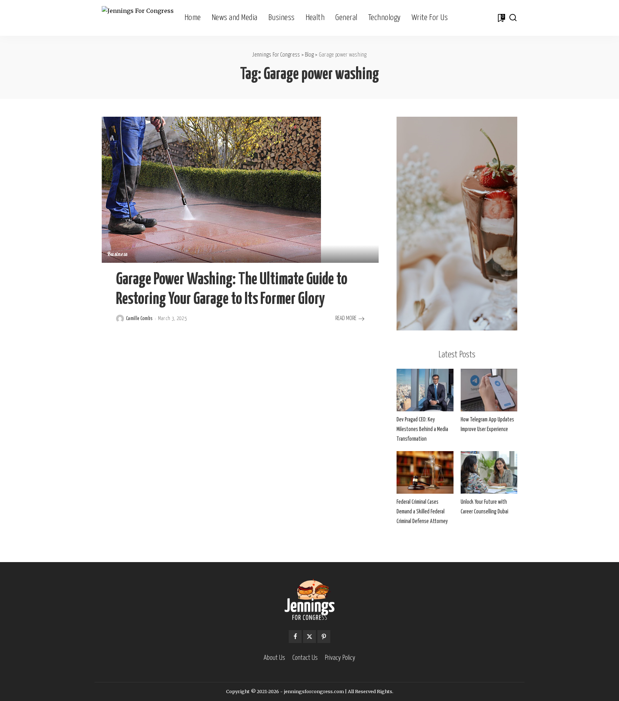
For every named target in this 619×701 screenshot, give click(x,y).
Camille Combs (139, 318)
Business (117, 254)
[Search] (513, 18)
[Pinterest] (323, 636)
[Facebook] (295, 636)
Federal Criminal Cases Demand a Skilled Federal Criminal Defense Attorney (422, 511)
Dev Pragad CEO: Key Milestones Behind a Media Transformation (422, 429)
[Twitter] (309, 636)
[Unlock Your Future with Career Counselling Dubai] (489, 472)
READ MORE (345, 318)
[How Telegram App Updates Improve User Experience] (489, 390)
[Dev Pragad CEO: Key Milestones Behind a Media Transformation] (425, 390)
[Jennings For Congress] (138, 18)
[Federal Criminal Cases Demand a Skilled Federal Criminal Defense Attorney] (425, 472)
